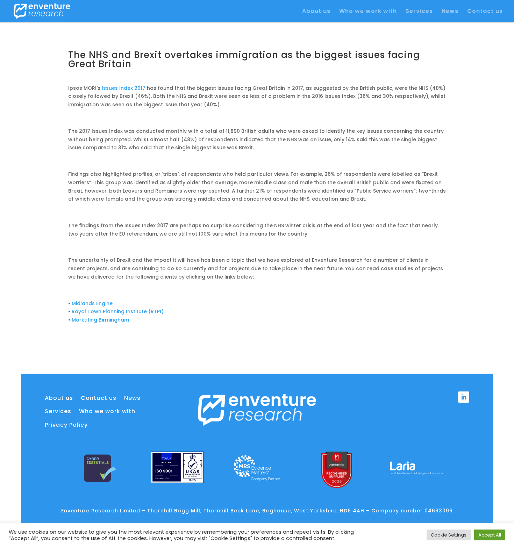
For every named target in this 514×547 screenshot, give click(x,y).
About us (316, 12)
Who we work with (368, 12)
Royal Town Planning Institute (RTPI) (118, 311)
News (450, 12)
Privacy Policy (66, 425)
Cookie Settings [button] (448, 535)
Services (419, 12)
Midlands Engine (92, 303)
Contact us (485, 12)
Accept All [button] (489, 535)
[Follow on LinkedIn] (463, 397)
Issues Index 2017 (123, 88)
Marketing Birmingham (100, 319)
